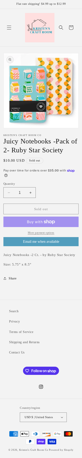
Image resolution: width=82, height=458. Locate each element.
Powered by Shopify (61, 449)
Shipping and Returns (24, 342)
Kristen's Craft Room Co (33, 449)
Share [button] (13, 278)
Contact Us (17, 352)
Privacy (14, 321)
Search (14, 311)
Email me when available (41, 241)
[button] (9, 28)
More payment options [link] (41, 232)
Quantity (9, 183)
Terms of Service (21, 332)
